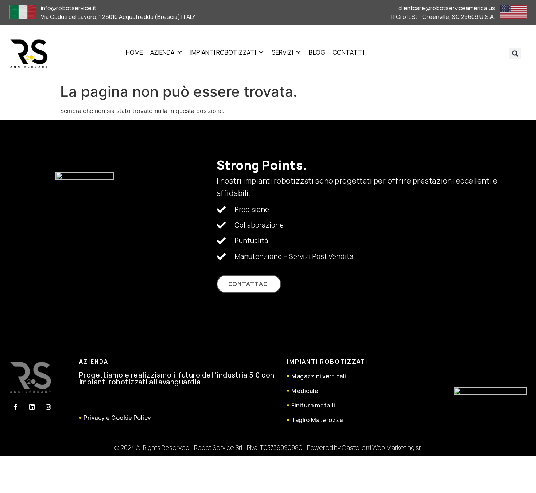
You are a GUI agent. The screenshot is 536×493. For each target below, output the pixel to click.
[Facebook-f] (15, 407)
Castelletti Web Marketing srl (382, 447)
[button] (515, 53)
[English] (444, 51)
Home (134, 52)
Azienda (162, 52)
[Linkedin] (32, 407)
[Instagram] (48, 407)
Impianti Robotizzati (223, 52)
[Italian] (462, 51)
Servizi (282, 52)
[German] (453, 51)
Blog (317, 52)
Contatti (348, 52)
